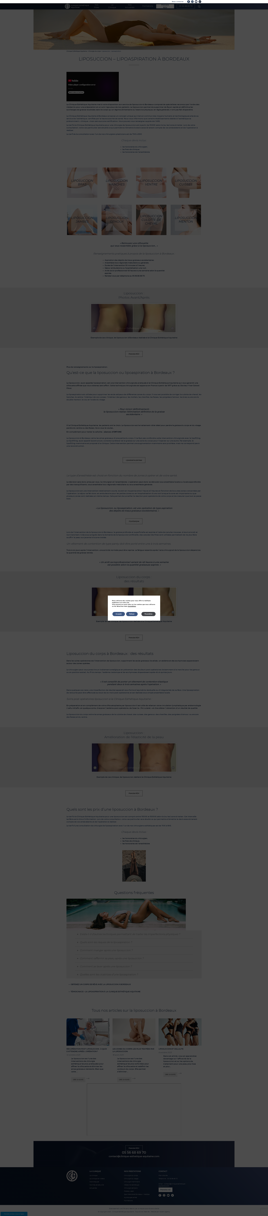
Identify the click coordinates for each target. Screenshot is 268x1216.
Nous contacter (178, 2)
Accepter (119, 614)
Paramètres (148, 614)
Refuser (132, 614)
